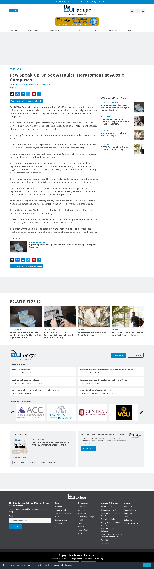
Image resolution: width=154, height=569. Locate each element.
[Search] (137, 11)
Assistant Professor (21, 370)
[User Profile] (132, 11)
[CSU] (123, 412)
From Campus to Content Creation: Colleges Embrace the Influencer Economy (115, 121)
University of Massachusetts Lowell (27, 383)
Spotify (42, 462)
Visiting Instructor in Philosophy (26, 380)
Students (15, 69)
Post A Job (136, 355)
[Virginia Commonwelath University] (61, 412)
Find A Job (118, 355)
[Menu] (143, 11)
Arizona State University (22, 393)
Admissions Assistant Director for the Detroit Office (103, 380)
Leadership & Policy (37, 242)
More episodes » (19, 458)
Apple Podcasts (19, 462)
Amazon (32, 462)
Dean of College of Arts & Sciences (95, 390)
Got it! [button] (147, 565)
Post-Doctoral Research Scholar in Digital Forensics (35, 390)
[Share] (17, 94)
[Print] (12, 94)
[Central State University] (30, 412)
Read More (88, 448)
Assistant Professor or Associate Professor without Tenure (106, 370)
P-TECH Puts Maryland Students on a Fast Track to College (115, 148)
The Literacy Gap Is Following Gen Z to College (114, 134)
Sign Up (15, 527)
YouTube (52, 462)
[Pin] (34, 94)
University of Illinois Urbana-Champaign (29, 373)
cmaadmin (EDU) (47, 84)
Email (11, 516)
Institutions (106, 117)
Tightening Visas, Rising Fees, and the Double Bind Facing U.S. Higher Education (62, 245)
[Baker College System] (92, 412)
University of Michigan (89, 383)
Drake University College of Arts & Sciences (98, 393)
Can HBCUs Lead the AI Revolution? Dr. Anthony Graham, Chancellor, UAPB (51, 443)
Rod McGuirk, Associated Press (27, 84)
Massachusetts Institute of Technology (96, 373)
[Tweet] (28, 94)
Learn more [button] (69, 565)
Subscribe (13, 11)
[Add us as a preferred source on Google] (39, 94)
